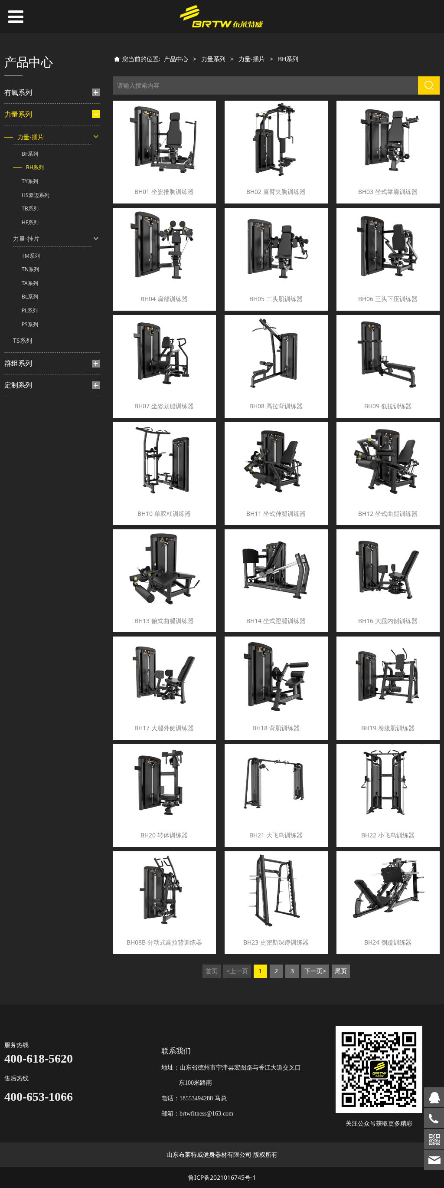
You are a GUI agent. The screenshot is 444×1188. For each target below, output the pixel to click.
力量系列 (18, 114)
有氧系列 (18, 92)
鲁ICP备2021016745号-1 (222, 1177)
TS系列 (22, 340)
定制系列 (18, 385)
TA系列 (30, 283)
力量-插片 (30, 137)
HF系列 (30, 222)
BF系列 (30, 154)
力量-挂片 (26, 238)
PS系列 (30, 324)
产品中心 (176, 59)
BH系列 (35, 167)
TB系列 (30, 208)
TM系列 (31, 255)
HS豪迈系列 (35, 195)
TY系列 (30, 181)
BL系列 (30, 296)
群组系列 (18, 363)
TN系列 (30, 269)
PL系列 (30, 310)
